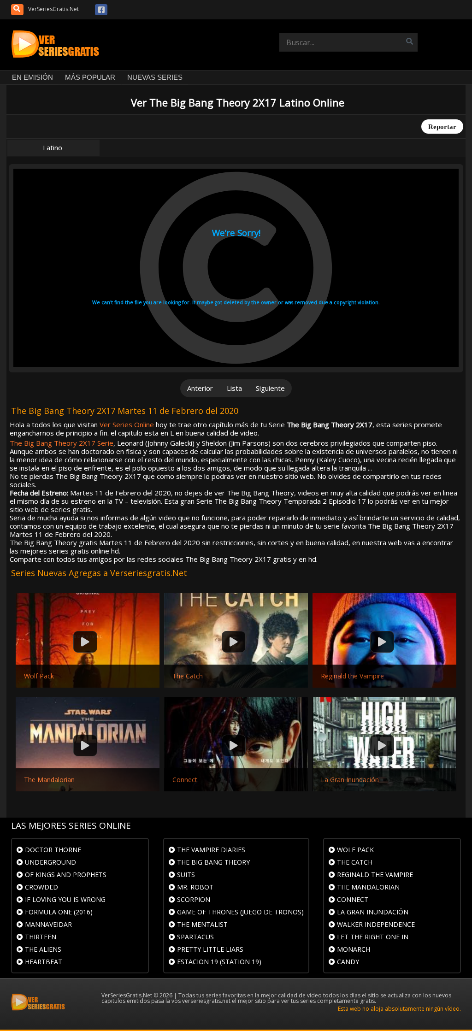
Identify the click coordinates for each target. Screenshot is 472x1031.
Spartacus (194, 936)
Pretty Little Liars (209, 949)
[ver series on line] (57, 44)
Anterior (200, 388)
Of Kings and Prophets (64, 874)
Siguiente (270, 388)
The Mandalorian (49, 780)
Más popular (90, 77)
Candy (347, 961)
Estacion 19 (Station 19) (218, 961)
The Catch (187, 676)
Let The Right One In (371, 936)
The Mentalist (201, 924)
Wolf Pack (39, 676)
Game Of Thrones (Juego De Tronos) (239, 911)
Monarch (352, 949)
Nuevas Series (155, 77)
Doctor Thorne (52, 849)
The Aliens (42, 949)
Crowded (40, 887)
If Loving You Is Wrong (64, 899)
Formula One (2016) (58, 911)
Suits (185, 874)
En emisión (32, 77)
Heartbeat (42, 961)
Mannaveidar (47, 924)
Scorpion (192, 899)
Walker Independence (375, 924)
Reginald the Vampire (352, 676)
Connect (184, 780)
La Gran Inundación (350, 780)
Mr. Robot (194, 887)
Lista (234, 388)
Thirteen (39, 936)
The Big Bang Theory (212, 862)
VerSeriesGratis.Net (53, 9)
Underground (49, 862)
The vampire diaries (210, 849)
